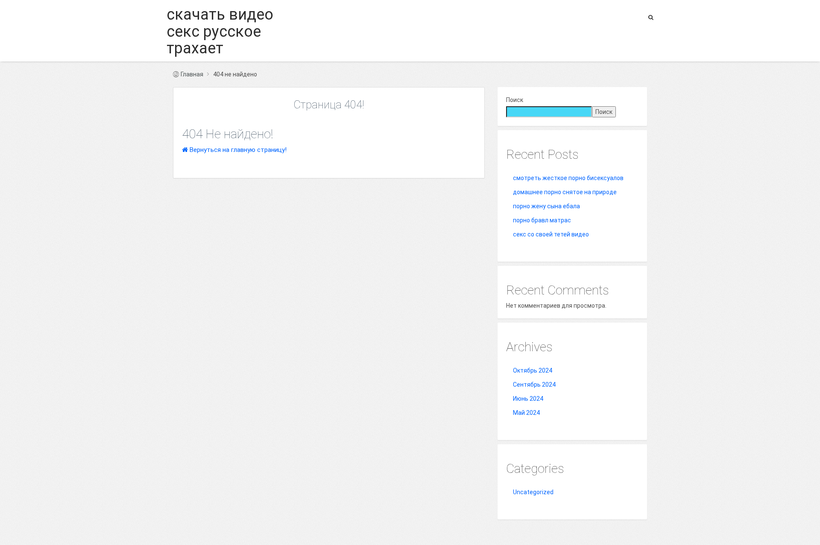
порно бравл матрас (542, 220)
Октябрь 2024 (532, 370)
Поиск (514, 99)
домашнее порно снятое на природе (565, 192)
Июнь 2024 (528, 398)
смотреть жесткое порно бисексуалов (568, 178)
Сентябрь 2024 (534, 384)
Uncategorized (533, 492)
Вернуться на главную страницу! (237, 150)
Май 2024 (526, 412)
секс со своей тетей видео (551, 234)
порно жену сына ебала (546, 206)
